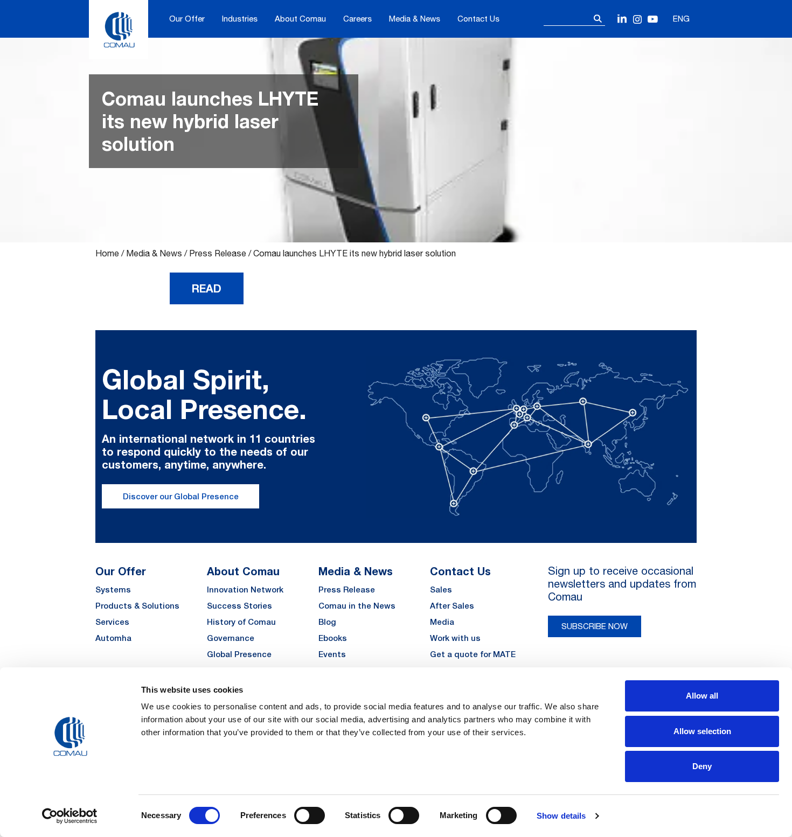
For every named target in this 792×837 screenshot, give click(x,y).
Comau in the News (356, 605)
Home (107, 253)
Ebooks (332, 638)
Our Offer (187, 18)
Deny (702, 766)
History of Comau (241, 621)
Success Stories (239, 605)
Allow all (702, 695)
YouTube (653, 20)
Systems (113, 589)
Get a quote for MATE (473, 654)
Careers (357, 18)
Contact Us (478, 18)
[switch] (309, 815)
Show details (561, 815)
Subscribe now (594, 626)
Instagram (638, 20)
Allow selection (702, 731)
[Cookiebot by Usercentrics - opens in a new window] (70, 816)
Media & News (414, 18)
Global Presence (239, 654)
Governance (230, 638)
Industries (240, 18)
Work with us (455, 638)
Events (332, 654)
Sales (441, 589)
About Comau (300, 18)
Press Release (217, 253)
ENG (681, 18)
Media (442, 621)
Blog (327, 621)
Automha (113, 638)
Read (206, 288)
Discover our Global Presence (181, 496)
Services (112, 621)
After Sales (452, 605)
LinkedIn (622, 20)
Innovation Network (245, 589)
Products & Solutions (137, 605)
